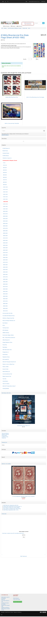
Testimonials (4, 513)
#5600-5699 (5, 298)
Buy (37, 59)
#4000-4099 (5, 259)
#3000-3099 (5, 235)
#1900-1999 (5, 208)
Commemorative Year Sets (7, 313)
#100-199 (5, 165)
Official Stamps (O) (6, 339)
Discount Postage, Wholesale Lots (9, 320)
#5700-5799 (5, 301)
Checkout (13, 26)
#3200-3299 (5, 240)
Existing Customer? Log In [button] (18, 601)
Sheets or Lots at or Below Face (8, 364)
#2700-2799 (5, 228)
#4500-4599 (5, 272)
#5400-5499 (5, 293)
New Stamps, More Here (6, 392)
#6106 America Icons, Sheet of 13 (23, 425)
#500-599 (5, 174)
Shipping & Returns (5, 434)
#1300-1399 (5, 194)
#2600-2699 (5, 225)
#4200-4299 (5, 264)
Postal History (5, 354)
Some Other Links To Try (34, 1)
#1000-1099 (5, 187)
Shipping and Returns (5, 607)
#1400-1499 (5, 196)
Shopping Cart (4, 442)
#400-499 (5, 172)
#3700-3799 (5, 252)
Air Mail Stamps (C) (6, 148)
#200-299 (5, 167)
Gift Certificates (5, 330)
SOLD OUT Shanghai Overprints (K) (9, 361)
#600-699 (5, 177)
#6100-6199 (5, 310)
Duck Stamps (5, 322)
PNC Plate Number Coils (7, 349)
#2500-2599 (5, 223)
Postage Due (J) (6, 352)
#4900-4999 (5, 281)
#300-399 (5, 170)
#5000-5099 (5, 284)
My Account (19, 26)
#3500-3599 (5, 247)
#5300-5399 (5, 291)
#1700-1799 (5, 204)
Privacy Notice (4, 435)
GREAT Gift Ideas (6, 332)
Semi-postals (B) (6, 359)
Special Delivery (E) (6, 371)
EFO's (4, 325)
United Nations (5, 381)
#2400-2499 (5, 221)
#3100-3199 (5, 238)
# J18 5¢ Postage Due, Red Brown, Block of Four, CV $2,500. (23, 496)
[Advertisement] (23, 12)
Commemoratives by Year (7, 373)
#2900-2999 (5, 233)
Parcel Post (5, 344)
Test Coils (4, 378)
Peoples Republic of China (7, 342)
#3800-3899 (5, 255)
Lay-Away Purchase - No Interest (5, 603)
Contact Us (4, 437)
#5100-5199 (5, 286)
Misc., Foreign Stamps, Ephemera (9, 337)
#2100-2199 (5, 213)
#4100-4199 (5, 262)
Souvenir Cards (5, 369)
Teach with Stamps (5, 433)
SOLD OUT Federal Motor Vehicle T (9, 386)
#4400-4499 (5, 269)
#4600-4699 (5, 274)
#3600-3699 (5, 250)
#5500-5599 (5, 296)
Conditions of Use (5, 436)
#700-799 (5, 179)
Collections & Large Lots (7, 158)
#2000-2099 (5, 211)
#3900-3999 (5, 257)
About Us (3, 599)
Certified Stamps (6, 155)
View (23, 537)
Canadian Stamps (6, 153)
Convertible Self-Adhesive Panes (9, 315)
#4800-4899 (5, 279)
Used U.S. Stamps (6, 383)
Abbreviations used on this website (5, 598)
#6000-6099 (5, 308)
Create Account (16, 598)
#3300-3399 (5, 242)
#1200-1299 (5, 191)
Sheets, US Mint (5, 366)
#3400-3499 (5, 245)
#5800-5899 (5, 303)
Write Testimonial (23, 556)
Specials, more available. (6, 463)
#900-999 (5, 184)
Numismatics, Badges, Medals (8, 335)
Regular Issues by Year (7, 376)
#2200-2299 (5, 216)
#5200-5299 (5, 289)
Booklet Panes (5, 150)
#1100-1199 (5, 189)
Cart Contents (6, 26)
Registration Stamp (6, 356)
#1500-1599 (5, 199)
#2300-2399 (5, 218)
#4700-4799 (5, 276)
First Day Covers (6, 327)
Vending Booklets (6, 388)
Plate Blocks (5, 347)
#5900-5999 (5, 306)
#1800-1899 (5, 206)
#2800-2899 (5, 230)
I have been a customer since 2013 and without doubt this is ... (13, 533)
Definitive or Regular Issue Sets (8, 318)
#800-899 (5, 182)
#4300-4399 (5, 267)
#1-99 (4, 162)
